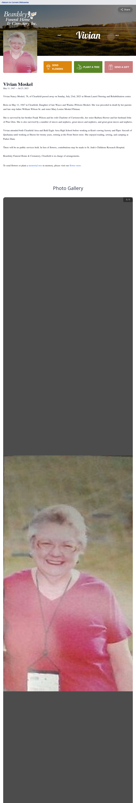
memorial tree (35, 165)
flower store (75, 165)
